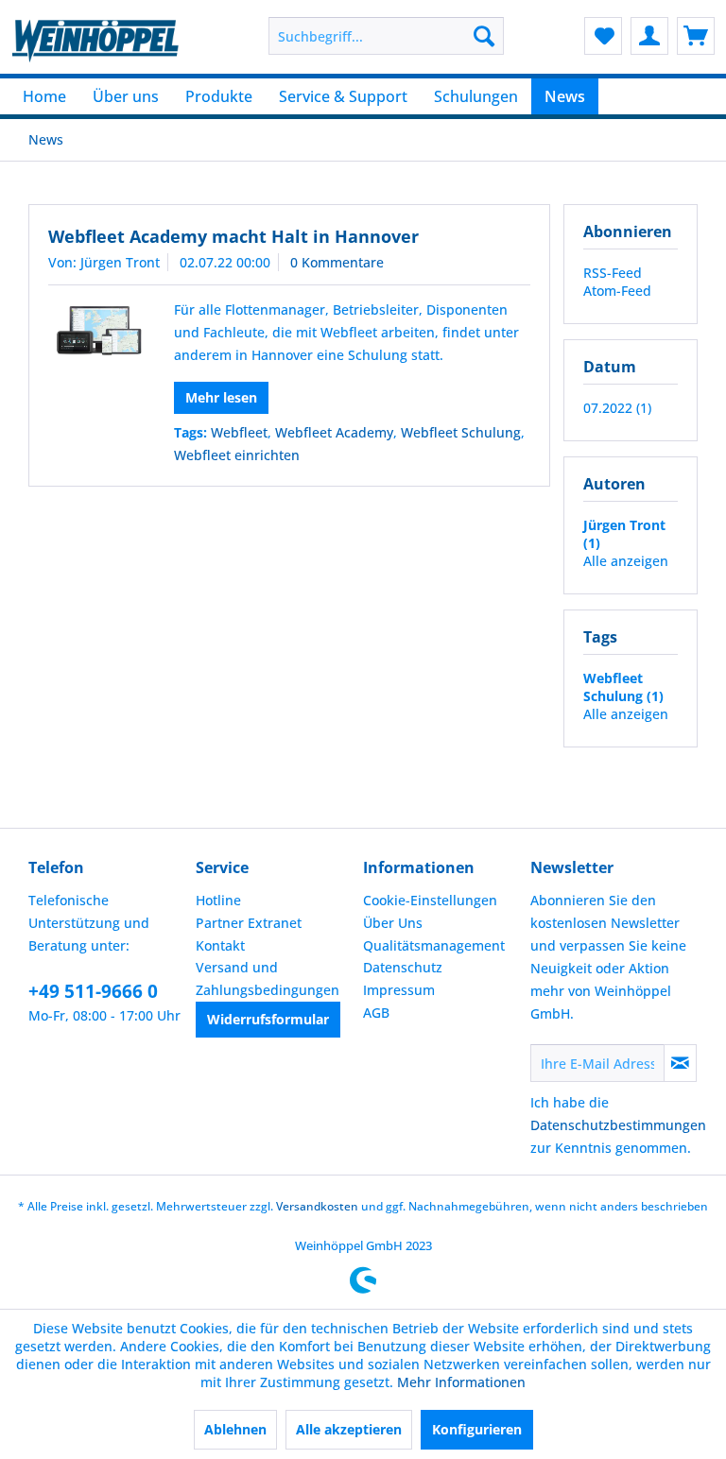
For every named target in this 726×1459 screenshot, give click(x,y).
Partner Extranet (249, 923)
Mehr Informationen (461, 1382)
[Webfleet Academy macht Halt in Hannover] (96, 331)
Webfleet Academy (334, 432)
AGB (376, 1012)
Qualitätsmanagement (434, 945)
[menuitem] (386, 36)
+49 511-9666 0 (93, 991)
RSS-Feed (612, 273)
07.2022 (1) (617, 408)
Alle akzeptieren (349, 1429)
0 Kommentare (337, 262)
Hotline (218, 900)
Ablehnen (235, 1429)
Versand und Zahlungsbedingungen (267, 978)
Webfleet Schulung (461, 432)
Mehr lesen (221, 397)
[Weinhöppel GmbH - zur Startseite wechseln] (95, 40)
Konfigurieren (477, 1429)
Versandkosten (317, 1206)
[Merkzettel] (603, 36)
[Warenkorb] (696, 36)
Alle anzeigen (625, 561)
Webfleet (239, 432)
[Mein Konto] (649, 36)
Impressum (399, 990)
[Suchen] (484, 36)
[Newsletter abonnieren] (680, 1063)
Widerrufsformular (268, 1019)
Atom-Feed (617, 291)
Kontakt (220, 945)
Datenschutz (402, 967)
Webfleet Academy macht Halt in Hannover (233, 236)
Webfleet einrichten (237, 455)
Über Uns (393, 923)
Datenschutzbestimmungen (618, 1125)
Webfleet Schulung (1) (623, 687)
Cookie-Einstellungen (430, 900)
